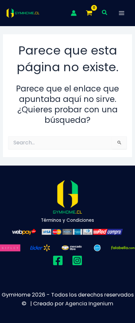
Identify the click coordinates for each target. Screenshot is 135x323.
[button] (105, 13)
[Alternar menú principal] (121, 13)
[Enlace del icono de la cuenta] (74, 13)
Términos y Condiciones (67, 220)
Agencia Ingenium (89, 303)
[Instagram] (77, 260)
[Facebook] (57, 260)
